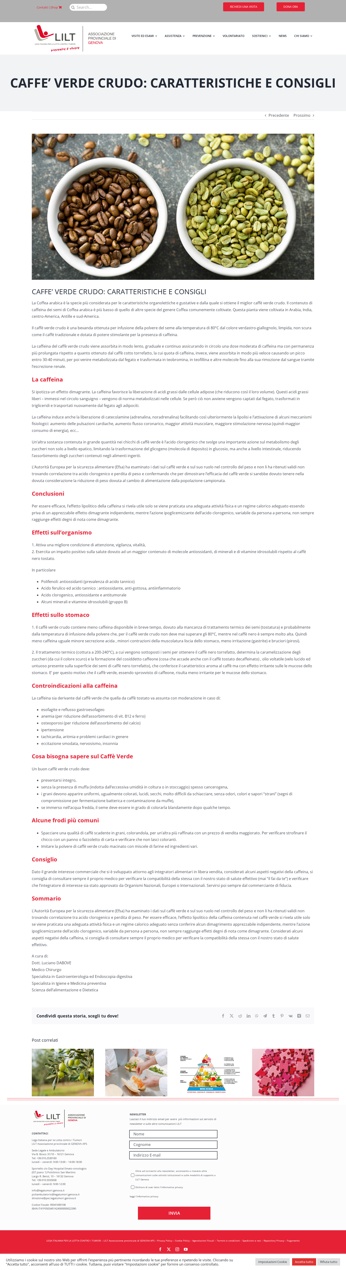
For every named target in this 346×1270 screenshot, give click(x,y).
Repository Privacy (274, 1240)
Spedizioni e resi (251, 1240)
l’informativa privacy (147, 1196)
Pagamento (293, 1240)
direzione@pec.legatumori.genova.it (54, 1198)
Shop (55, 7)
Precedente (279, 115)
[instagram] (177, 1249)
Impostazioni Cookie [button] (272, 1262)
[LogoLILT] (75, 24)
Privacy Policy (164, 1240)
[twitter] (169, 1249)
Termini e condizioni (228, 1240)
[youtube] (186, 1249)
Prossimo (302, 115)
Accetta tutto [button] (304, 1262)
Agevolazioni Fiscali (203, 1240)
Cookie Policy (182, 1240)
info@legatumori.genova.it (48, 1190)
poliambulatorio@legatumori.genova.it (56, 1194)
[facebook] (160, 1249)
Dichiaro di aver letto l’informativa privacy (159, 1187)
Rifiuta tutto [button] (328, 1262)
